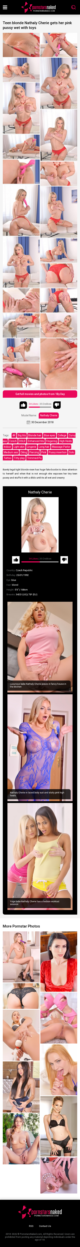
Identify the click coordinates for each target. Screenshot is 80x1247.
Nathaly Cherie (48, 415)
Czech (13, 441)
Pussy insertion (58, 452)
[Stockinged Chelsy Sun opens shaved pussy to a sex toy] (58, 1069)
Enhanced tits (36, 441)
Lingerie (31, 446)
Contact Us (45, 1226)
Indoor (7, 446)
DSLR (22, 441)
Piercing (34, 452)
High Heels (66, 441)
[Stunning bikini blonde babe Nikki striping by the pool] (21, 1138)
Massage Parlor (61, 446)
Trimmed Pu (34, 458)
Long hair (44, 446)
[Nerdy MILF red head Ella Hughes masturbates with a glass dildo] (58, 1175)
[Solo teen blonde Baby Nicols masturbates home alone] (21, 956)
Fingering (51, 441)
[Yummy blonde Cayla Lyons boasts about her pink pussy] (58, 1018)
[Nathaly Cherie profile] (40, 524)
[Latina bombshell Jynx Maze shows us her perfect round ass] (21, 996)
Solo (71, 452)
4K (13, 435)
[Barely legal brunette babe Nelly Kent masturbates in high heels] (58, 961)
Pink (43, 452)
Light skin (19, 446)
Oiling (23, 452)
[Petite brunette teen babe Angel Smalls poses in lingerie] (58, 1126)
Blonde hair (34, 435)
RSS (31, 1226)
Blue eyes (49, 435)
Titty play (19, 458)
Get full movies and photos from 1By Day (40, 394)
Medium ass (11, 452)
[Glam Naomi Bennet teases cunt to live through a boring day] (21, 1035)
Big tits (22, 435)
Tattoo (8, 458)
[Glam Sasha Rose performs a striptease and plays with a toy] (21, 1087)
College (62, 435)
